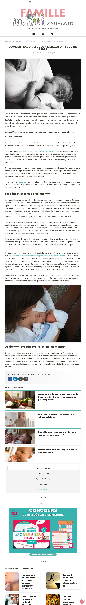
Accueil (8, 41)
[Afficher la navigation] (33, 34)
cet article (23, 182)
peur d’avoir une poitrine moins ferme (38, 151)
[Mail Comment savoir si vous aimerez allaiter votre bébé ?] (25, 379)
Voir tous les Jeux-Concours (43, 555)
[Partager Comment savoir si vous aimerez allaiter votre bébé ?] (10, 379)
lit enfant (43, 476)
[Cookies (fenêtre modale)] (82, 601)
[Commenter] (20, 379)
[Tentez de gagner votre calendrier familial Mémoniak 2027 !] (43, 530)
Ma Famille (17, 41)
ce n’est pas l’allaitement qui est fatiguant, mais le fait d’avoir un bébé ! (38, 255)
